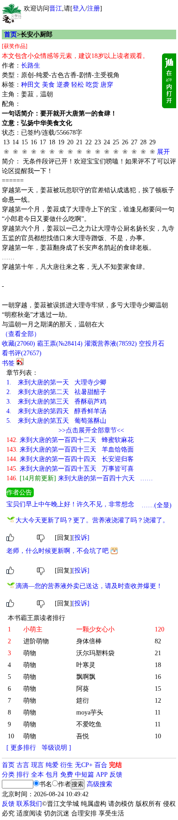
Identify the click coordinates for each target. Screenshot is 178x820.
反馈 (116, 774)
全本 (37, 774)
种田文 (30, 84)
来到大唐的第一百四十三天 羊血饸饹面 (70, 449)
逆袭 (63, 84)
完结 (115, 765)
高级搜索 (99, 784)
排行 (22, 774)
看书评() (22, 353)
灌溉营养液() (110, 343)
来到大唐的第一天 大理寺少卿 (56, 382)
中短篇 (84, 774)
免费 (66, 774)
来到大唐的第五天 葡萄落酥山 (56, 420)
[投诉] (80, 537)
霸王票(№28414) (60, 343)
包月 (52, 774)
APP (102, 774)
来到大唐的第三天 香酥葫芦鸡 (56, 401)
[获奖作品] (14, 46)
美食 (48, 84)
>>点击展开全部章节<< (91, 430)
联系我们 (29, 803)
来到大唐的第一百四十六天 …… (79, 478)
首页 (10, 34)
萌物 (29, 653)
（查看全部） (21, 334)
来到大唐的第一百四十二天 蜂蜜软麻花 (70, 439)
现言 (37, 765)
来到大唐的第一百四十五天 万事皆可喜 (70, 468)
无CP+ (84, 765)
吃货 (92, 84)
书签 (8, 363)
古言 (22, 765)
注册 (93, 8)
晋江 (55, 8)
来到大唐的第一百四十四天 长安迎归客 (70, 459)
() (18, 343)
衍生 (66, 765)
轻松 (77, 84)
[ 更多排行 (21, 747)
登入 (79, 8)
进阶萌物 (36, 641)
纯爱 (52, 765)
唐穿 (106, 84)
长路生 (30, 65)
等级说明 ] (56, 747)
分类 (8, 774)
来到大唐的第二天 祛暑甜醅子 (56, 392)
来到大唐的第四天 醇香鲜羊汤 (56, 411)
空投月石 (151, 343)
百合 (100, 765)
